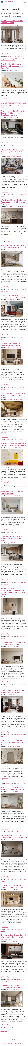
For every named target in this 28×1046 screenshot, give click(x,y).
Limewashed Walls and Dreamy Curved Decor (11, 344)
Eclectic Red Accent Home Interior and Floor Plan (12, 691)
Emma (21, 249)
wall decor (4, 389)
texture (3, 638)
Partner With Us (8, 1043)
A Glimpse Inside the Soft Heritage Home (12, 22)
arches (18, 831)
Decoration (17, 56)
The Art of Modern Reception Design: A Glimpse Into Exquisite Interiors (13, 113)
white (23, 783)
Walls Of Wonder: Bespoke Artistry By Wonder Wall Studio (12, 152)
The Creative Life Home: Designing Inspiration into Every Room (12, 66)
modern (19, 145)
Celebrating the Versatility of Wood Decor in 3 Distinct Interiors (13, 395)
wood (6, 291)
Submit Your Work (19, 1043)
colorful (23, 684)
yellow (2, 339)
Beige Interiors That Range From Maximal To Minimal (12, 886)
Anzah (20, 25)
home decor (4, 105)
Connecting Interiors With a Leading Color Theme (13, 643)
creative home (12, 103)
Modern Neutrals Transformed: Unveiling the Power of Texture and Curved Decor (13, 591)
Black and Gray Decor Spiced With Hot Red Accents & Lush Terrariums (14, 937)
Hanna (20, 117)
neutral (3, 291)
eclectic (23, 734)
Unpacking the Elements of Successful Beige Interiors (12, 986)
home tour (22, 58)
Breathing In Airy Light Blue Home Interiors (13, 493)
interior (19, 636)
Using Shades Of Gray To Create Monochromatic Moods (14, 836)
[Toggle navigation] (25, 2)
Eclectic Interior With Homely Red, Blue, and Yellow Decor (13, 296)
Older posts (4, 1031)
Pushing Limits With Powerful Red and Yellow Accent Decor (14, 444)
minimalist (12, 60)
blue (18, 337)
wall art (22, 194)
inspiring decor (12, 105)
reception (24, 145)
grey (24, 879)
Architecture (9, 56)
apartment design (13, 58)
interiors (19, 289)
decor (18, 194)
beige (18, 929)
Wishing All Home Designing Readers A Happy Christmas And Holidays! (13, 202)
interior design (5, 60)
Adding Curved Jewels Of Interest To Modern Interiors (13, 788)
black (22, 979)
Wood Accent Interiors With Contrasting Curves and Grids (13, 246)
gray (21, 879)
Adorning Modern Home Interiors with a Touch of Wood (11, 538)
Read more (5, 53)
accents (19, 486)
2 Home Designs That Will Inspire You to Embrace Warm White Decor (14, 742)
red (24, 337)
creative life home (22, 103)
